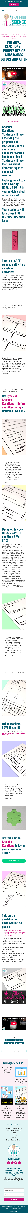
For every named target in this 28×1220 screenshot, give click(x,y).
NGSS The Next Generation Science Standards (7, 1070)
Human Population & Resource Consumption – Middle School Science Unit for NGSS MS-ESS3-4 (21, 1112)
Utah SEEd (14, 1135)
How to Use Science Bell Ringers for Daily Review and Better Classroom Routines (6, 1112)
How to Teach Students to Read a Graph (21, 1081)
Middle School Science (9, 35)
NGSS (19, 35)
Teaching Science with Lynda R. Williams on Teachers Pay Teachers (15, 934)
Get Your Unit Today (14, 121)
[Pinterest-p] (19, 1162)
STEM (14, 1138)
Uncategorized (16, 36)
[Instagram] (8, 1162)
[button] (3, 10)
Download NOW (14, 861)
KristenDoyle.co (17, 1208)
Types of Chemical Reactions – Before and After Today (14, 401)
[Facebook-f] (12, 1162)
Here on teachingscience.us (14, 930)
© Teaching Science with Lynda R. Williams (13, 1206)
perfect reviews (7, 733)
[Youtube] (15, 1162)
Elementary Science (14, 1131)
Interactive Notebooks (14, 1140)
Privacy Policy (14, 1211)
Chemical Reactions (8, 843)
